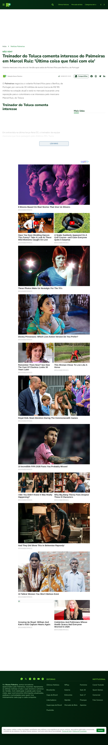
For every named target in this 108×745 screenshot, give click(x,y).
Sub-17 (83, 695)
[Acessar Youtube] (38, 679)
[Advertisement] (54, 27)
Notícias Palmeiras (18, 46)
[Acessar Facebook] (34, 679)
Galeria (67, 690)
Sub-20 (83, 690)
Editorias (51, 679)
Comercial (96, 695)
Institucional (99, 679)
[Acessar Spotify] (42, 679)
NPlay (66, 685)
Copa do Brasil (52, 695)
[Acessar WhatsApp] (21, 679)
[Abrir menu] (4, 4)
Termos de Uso (66, 731)
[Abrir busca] (52, 4)
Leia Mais (54, 143)
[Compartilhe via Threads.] (95, 76)
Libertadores (51, 700)
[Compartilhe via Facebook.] (91, 76)
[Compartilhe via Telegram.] (100, 76)
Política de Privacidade (80, 731)
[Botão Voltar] (101, 4)
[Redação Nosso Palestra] (5, 76)
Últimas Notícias (63, 4)
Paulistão (50, 710)
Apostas (83, 705)
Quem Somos (98, 690)
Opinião (67, 700)
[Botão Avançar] (104, 4)
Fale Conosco (98, 700)
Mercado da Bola (76, 4)
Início (4, 46)
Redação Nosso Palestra (15, 76)
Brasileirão (51, 690)
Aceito (100, 730)
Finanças (83, 700)
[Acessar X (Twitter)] (26, 679)
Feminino (83, 685)
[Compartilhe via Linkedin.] (104, 76)
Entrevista (68, 695)
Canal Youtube (98, 685)
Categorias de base (91, 4)
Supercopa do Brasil (54, 705)
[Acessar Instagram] (30, 679)
